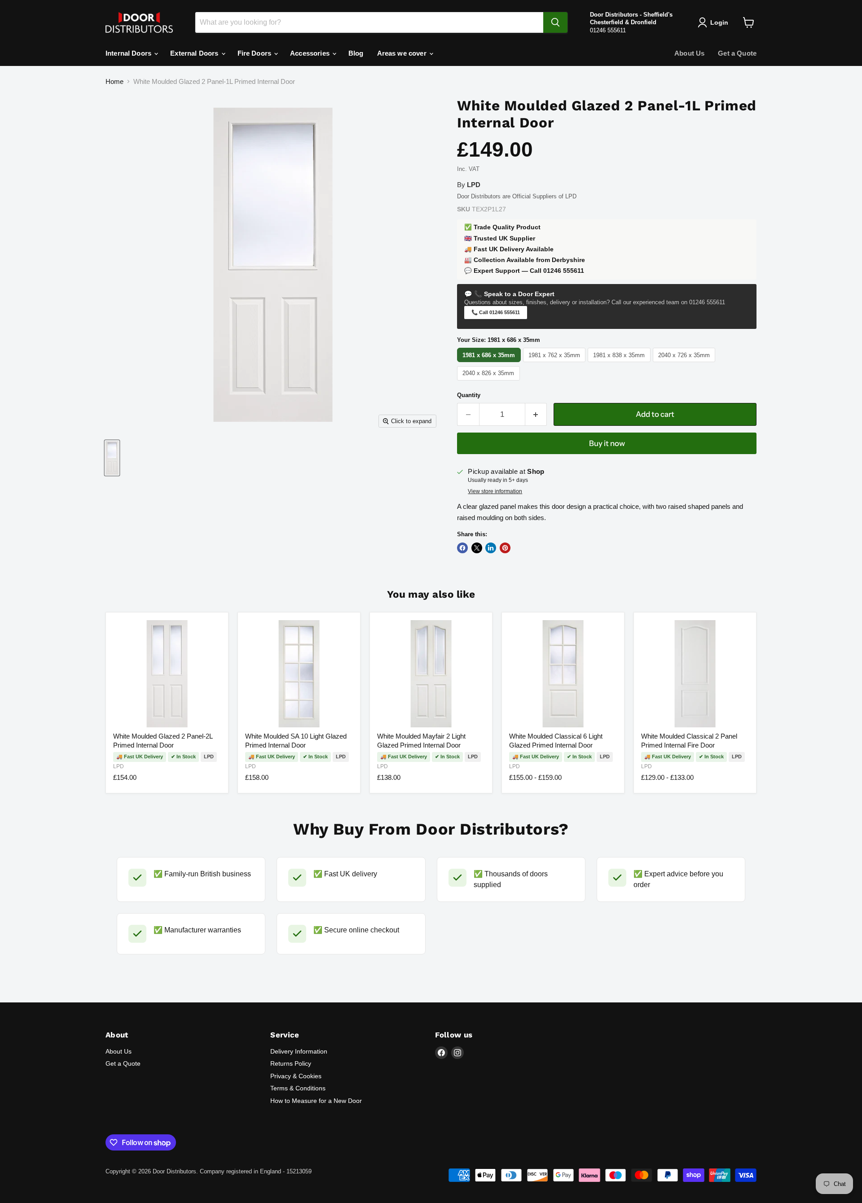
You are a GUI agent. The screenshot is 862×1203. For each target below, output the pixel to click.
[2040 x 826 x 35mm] (489, 380)
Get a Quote (737, 53)
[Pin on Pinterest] (505, 547)
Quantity (468, 395)
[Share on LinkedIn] (490, 547)
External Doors (195, 53)
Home (114, 81)
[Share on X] (476, 547)
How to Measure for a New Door (316, 1100)
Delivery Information (298, 1051)
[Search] (555, 22)
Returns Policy (290, 1063)
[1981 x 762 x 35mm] (555, 362)
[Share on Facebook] (462, 547)
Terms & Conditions (297, 1088)
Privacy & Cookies (295, 1076)
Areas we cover (402, 53)
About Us (689, 53)
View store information (495, 491)
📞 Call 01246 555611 (495, 312)
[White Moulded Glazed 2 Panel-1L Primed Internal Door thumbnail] (112, 458)
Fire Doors (255, 53)
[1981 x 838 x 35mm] (620, 362)
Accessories (310, 53)
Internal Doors (129, 53)
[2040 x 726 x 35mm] (685, 362)
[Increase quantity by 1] (536, 414)
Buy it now (607, 443)
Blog (356, 53)
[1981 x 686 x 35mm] (490, 362)
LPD (118, 766)
